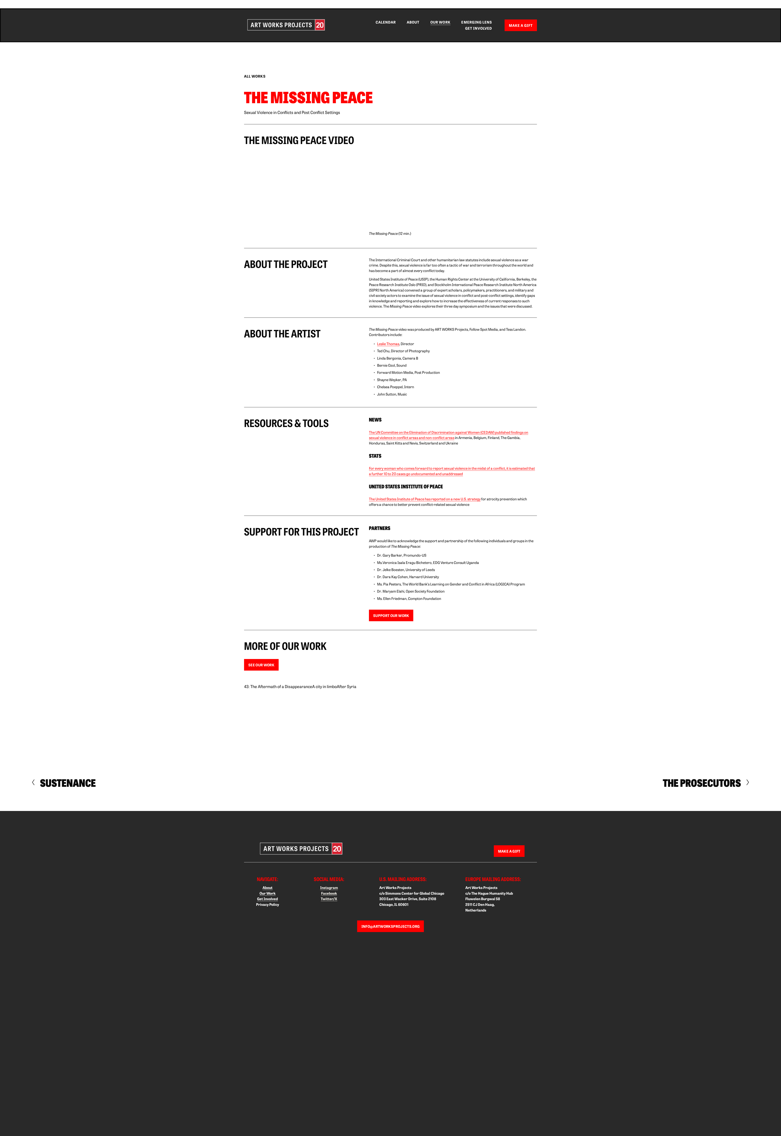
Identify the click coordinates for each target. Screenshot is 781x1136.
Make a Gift (521, 25)
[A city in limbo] (324, 679)
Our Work (440, 22)
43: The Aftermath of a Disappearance (278, 686)
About (413, 22)
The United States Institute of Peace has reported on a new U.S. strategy (425, 498)
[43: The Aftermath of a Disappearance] (278, 679)
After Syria (346, 686)
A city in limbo (324, 686)
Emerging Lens (476, 22)
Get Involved (478, 28)
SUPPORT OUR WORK (391, 615)
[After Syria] (346, 679)
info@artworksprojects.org (390, 926)
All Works (255, 76)
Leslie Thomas (388, 343)
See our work (261, 664)
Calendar (386, 22)
